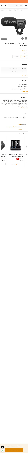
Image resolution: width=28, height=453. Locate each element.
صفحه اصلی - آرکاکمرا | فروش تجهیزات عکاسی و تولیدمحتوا (16, 10)
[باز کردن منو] (26, 5)
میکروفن (2, 10)
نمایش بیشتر (25, 75)
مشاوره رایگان (9, 127)
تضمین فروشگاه (15, 127)
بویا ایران (24, 56)
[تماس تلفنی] (2, 447)
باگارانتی (20, 129)
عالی (21, 127)
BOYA (23, 50)
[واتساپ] (2, 450)
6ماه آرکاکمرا (16, 56)
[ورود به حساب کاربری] (6, 5)
